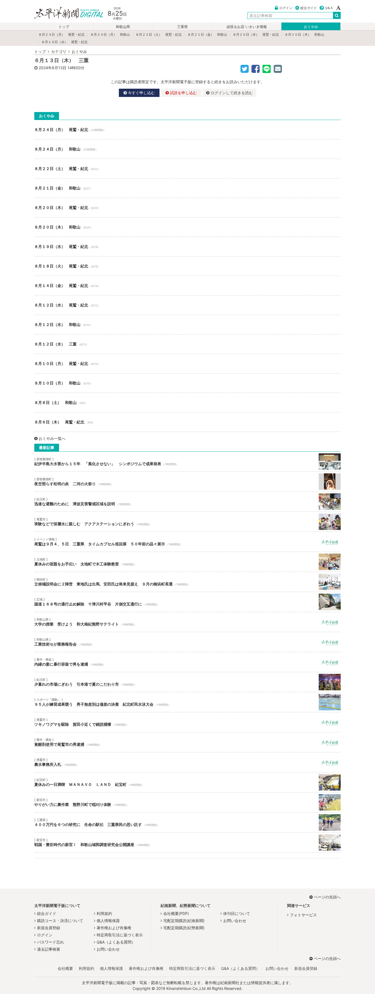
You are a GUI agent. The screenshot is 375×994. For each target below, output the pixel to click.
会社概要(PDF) (176, 913)
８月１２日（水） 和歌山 (187, 324)
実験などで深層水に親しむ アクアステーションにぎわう (187, 522)
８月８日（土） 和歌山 (187, 402)
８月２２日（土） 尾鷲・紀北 (159, 34)
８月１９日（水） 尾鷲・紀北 (64, 42)
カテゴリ (58, 51)
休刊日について (236, 913)
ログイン (285, 8)
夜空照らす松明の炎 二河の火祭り (187, 482)
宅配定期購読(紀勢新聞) (184, 927)
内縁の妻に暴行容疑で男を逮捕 (187, 662)
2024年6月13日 (52, 67)
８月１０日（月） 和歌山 (187, 383)
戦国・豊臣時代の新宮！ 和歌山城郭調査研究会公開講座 (187, 842)
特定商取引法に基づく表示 (120, 934)
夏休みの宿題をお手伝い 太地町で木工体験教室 (187, 562)
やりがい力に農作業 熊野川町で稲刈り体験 (187, 802)
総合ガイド (308, 8)
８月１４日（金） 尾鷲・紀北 (187, 285)
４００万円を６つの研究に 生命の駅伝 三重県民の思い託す (187, 822)
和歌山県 (123, 27)
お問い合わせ (108, 949)
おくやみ (311, 27)
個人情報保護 (108, 920)
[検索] (337, 15)
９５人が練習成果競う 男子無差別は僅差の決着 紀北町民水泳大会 (187, 702)
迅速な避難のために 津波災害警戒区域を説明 (187, 502)
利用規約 (104, 913)
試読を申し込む (183, 92)
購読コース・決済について (60, 920)
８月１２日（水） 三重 (187, 344)
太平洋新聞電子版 (64, 13)
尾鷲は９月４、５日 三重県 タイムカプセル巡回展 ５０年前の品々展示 (187, 542)
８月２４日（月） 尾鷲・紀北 (61, 34)
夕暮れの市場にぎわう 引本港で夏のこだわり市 (187, 682)
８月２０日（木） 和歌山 (304, 34)
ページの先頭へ (327, 897)
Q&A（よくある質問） (116, 942)
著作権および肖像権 (114, 927)
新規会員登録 (48, 927)
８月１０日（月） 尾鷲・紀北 (187, 363)
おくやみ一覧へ (52, 438)
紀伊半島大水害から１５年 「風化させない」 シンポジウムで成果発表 (187, 461)
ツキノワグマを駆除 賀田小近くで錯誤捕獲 (187, 722)
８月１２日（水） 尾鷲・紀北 (187, 305)
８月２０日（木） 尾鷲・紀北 (256, 34)
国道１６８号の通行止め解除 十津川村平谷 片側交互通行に (187, 602)
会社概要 (65, 968)
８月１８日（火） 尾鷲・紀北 (187, 266)
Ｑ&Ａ (329, 8)
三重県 (182, 27)
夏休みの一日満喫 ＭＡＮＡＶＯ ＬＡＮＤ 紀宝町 (187, 782)
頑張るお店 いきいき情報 (246, 27)
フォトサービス (303, 914)
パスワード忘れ (50, 942)
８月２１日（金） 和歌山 (207, 34)
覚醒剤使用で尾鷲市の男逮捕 (187, 742)
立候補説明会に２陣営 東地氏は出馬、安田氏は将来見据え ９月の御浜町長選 (187, 582)
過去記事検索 (48, 949)
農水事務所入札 (187, 762)
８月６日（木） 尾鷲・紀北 (187, 422)
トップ (63, 27)
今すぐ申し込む (141, 92)
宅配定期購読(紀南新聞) (184, 920)
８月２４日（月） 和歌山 (110, 34)
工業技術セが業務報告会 (187, 642)
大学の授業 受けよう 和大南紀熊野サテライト (187, 622)
